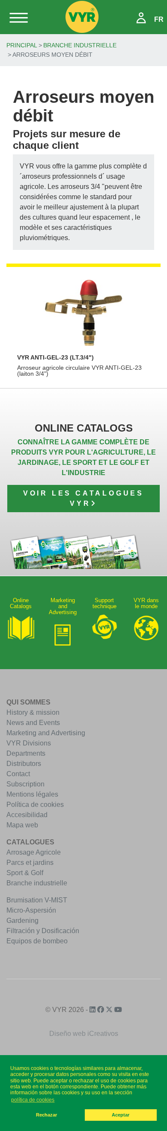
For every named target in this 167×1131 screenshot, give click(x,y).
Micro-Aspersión (31, 910)
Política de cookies (35, 804)
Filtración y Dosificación (42, 930)
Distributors (23, 763)
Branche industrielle (79, 45)
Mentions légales (32, 794)
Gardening (22, 920)
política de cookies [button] (32, 1100)
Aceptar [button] (120, 1114)
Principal (21, 45)
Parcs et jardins (30, 862)
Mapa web (22, 825)
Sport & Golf (24, 872)
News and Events (33, 722)
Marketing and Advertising (45, 733)
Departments (25, 753)
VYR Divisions (28, 743)
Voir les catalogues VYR (83, 498)
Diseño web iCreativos (83, 1033)
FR (159, 19)
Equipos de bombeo (37, 941)
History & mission (33, 712)
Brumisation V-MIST (36, 900)
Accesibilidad (27, 814)
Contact (18, 773)
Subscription (25, 784)
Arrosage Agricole (33, 852)
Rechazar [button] (46, 1114)
